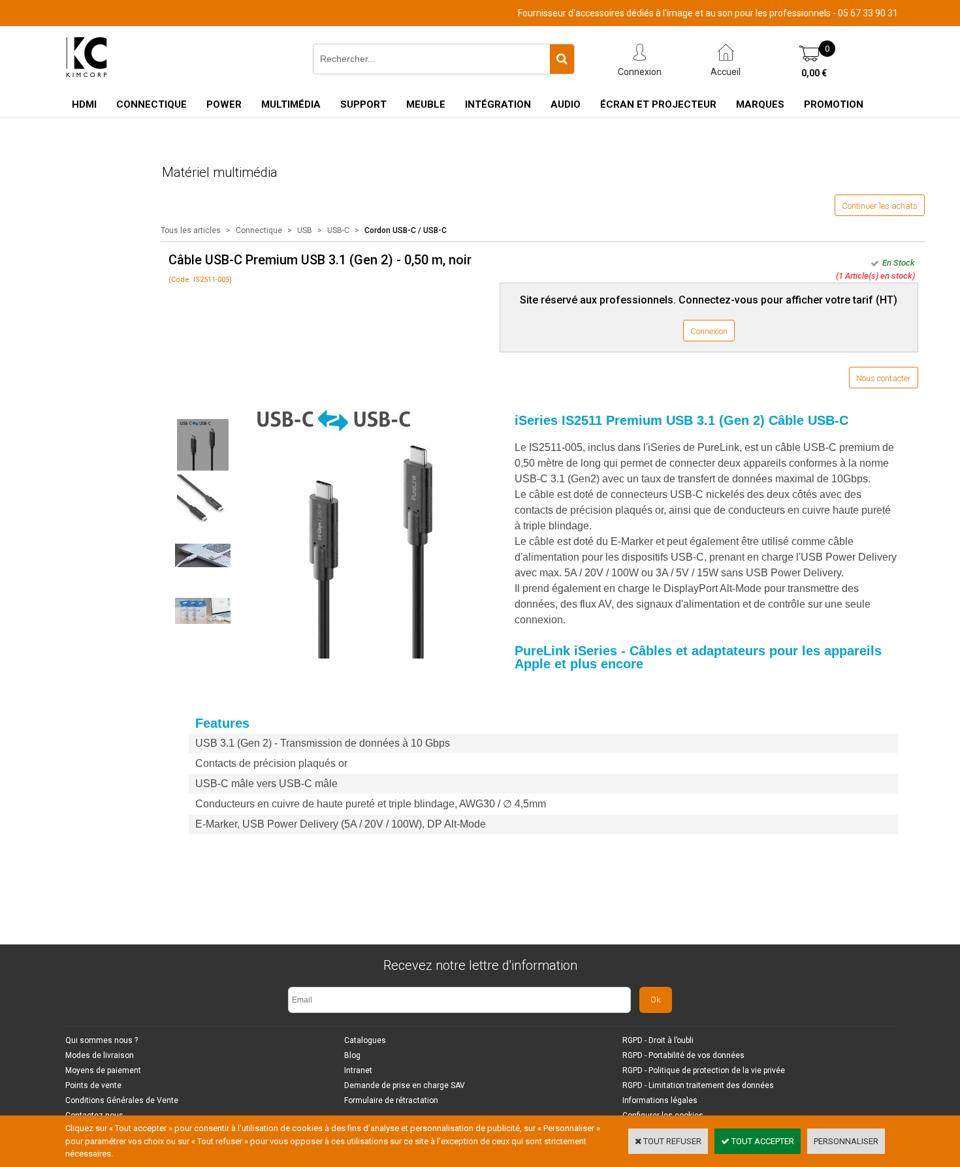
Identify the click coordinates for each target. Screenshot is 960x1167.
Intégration (498, 104)
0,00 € (814, 73)
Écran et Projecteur (658, 104)
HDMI (84, 104)
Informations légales (659, 1100)
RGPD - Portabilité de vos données (683, 1055)
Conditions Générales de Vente (121, 1100)
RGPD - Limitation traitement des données (698, 1085)
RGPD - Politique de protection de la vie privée (703, 1070)
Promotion (833, 104)
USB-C (338, 230)
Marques (760, 104)
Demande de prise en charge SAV (404, 1085)
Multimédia (291, 104)
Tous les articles (191, 230)
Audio (566, 104)
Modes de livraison (99, 1055)
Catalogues (365, 1040)
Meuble (425, 104)
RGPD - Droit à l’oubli (658, 1040)
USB (304, 230)
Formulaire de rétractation (391, 1100)
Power (224, 104)
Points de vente (93, 1085)
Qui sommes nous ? (101, 1040)
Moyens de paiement (103, 1070)
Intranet (358, 1070)
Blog (352, 1055)
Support (363, 104)
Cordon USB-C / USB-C (405, 230)
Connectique (151, 104)
